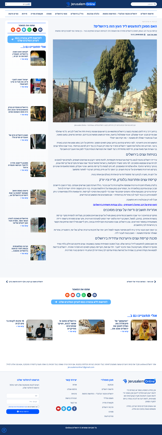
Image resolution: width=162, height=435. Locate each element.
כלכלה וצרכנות (93, 13)
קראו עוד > (24, 59)
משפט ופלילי (108, 398)
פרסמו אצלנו (72, 389)
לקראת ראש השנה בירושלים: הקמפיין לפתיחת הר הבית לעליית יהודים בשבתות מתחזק (18, 54)
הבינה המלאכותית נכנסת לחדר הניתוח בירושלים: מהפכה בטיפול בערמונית (20, 248)
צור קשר (73, 402)
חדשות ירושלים (147, 13)
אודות (75, 384)
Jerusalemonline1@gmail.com (81, 367)
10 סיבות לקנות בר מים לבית (15, 322)
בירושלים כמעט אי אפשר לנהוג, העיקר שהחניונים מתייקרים (67, 325)
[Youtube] (58, 408)
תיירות (24, 13)
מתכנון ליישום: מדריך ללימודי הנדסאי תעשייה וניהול (18, 165)
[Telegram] (63, 408)
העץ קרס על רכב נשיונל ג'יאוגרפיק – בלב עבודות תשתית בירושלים (125, 204)
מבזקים (110, 384)
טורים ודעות (13, 13)
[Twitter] (69, 408)
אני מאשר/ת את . (22, 407)
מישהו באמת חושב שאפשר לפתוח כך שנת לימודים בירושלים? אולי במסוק (18, 193)
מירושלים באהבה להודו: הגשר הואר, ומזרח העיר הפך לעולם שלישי (18, 220)
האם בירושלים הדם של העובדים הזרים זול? (18, 136)
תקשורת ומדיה (37, 13)
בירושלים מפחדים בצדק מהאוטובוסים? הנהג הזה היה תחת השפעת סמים (18, 109)
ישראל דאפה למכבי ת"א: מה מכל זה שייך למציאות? (19, 81)
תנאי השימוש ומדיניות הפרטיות (18, 407)
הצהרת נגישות (71, 398)
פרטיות (74, 393)
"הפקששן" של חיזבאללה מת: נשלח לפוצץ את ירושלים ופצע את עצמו (120, 325)
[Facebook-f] (74, 408)
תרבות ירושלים (107, 407)
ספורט (49, 13)
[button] (18, 4)
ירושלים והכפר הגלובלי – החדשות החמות (120, 13)
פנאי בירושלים (61, 13)
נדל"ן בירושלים (77, 13)
